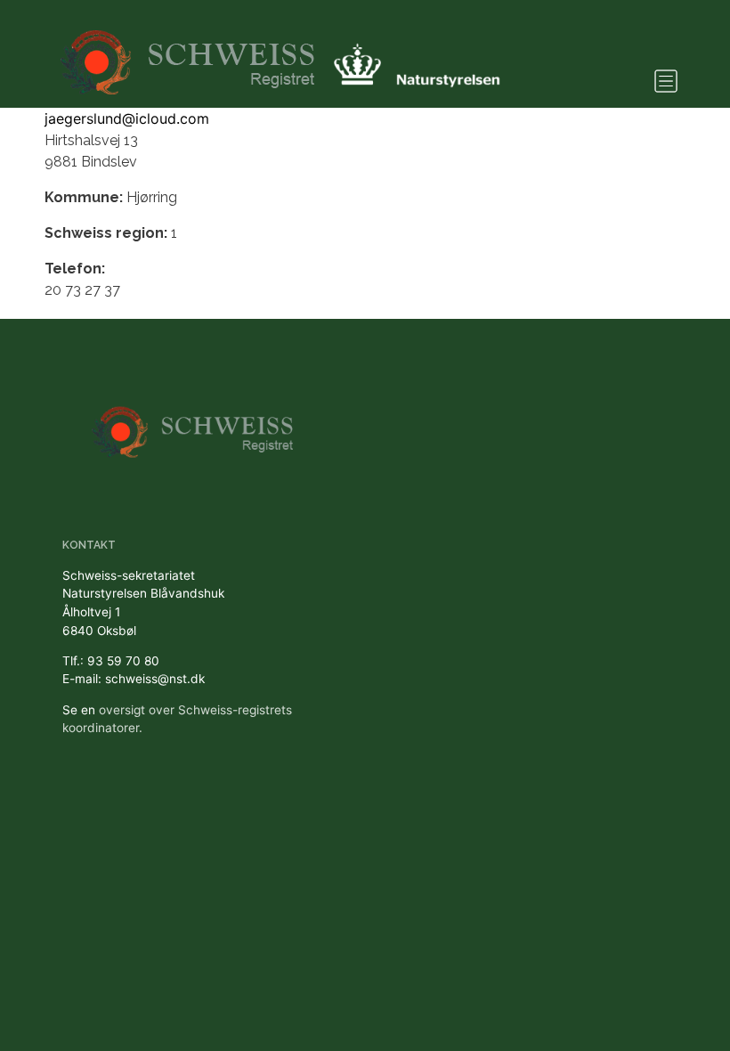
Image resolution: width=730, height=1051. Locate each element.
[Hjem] (190, 53)
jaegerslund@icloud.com (127, 118)
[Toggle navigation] (666, 81)
